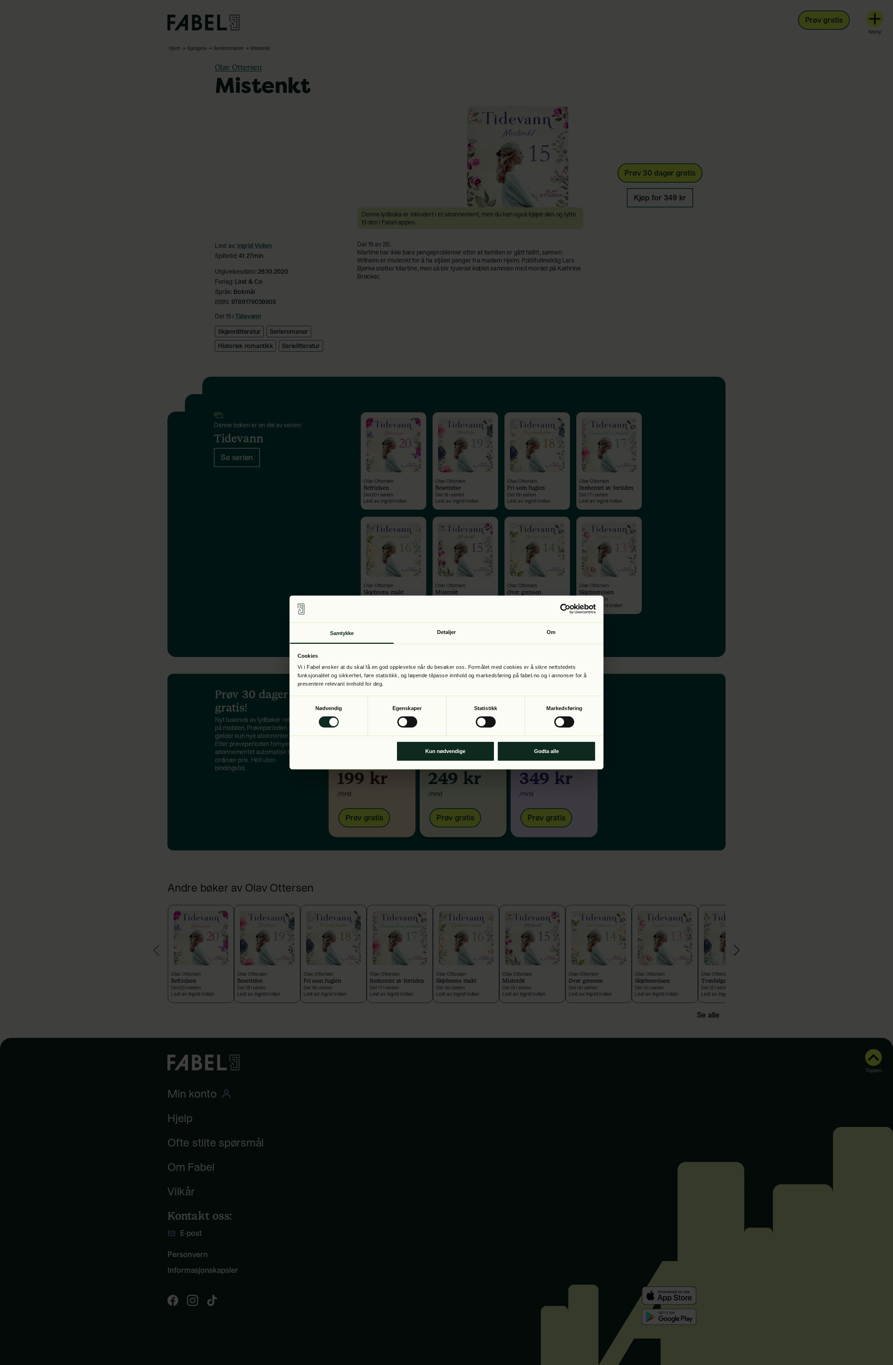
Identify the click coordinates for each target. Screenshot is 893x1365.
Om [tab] (551, 632)
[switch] (407, 722)
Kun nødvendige (445, 751)
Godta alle (546, 751)
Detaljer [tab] (446, 632)
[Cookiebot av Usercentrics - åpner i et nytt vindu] (565, 609)
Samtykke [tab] (342, 633)
